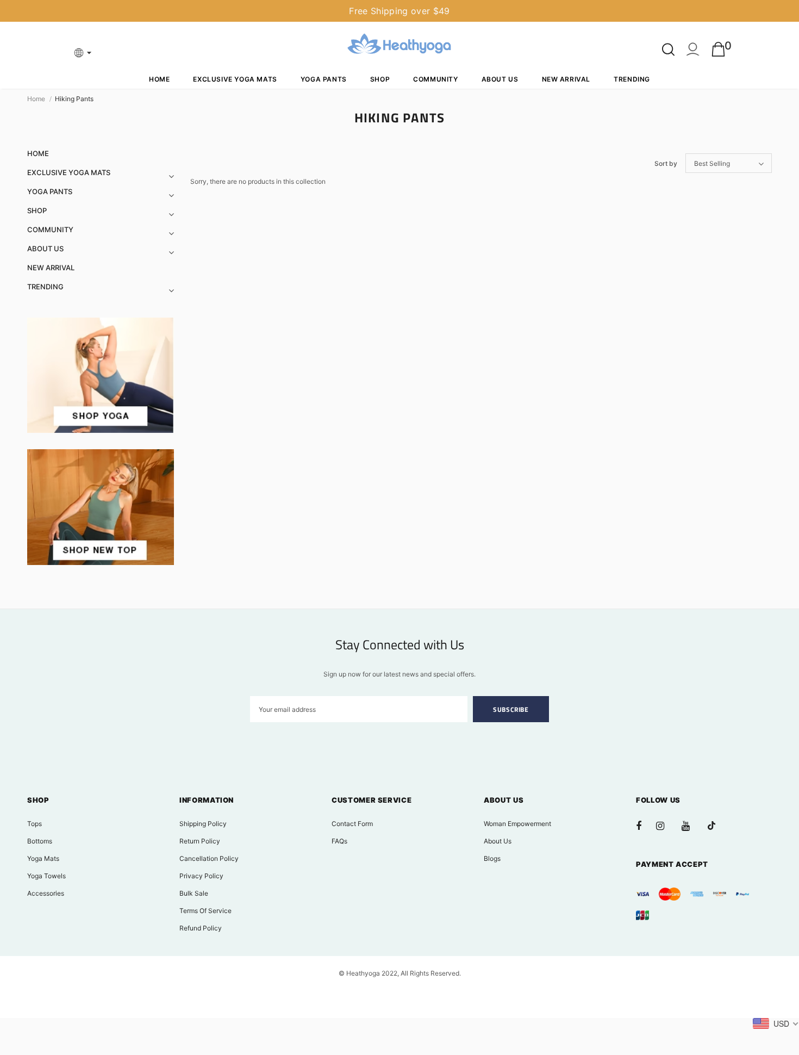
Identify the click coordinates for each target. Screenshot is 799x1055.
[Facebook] (646, 825)
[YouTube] (691, 825)
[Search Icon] (668, 49)
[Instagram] (666, 825)
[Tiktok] (717, 825)
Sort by (665, 163)
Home (36, 99)
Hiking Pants (74, 99)
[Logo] (399, 45)
